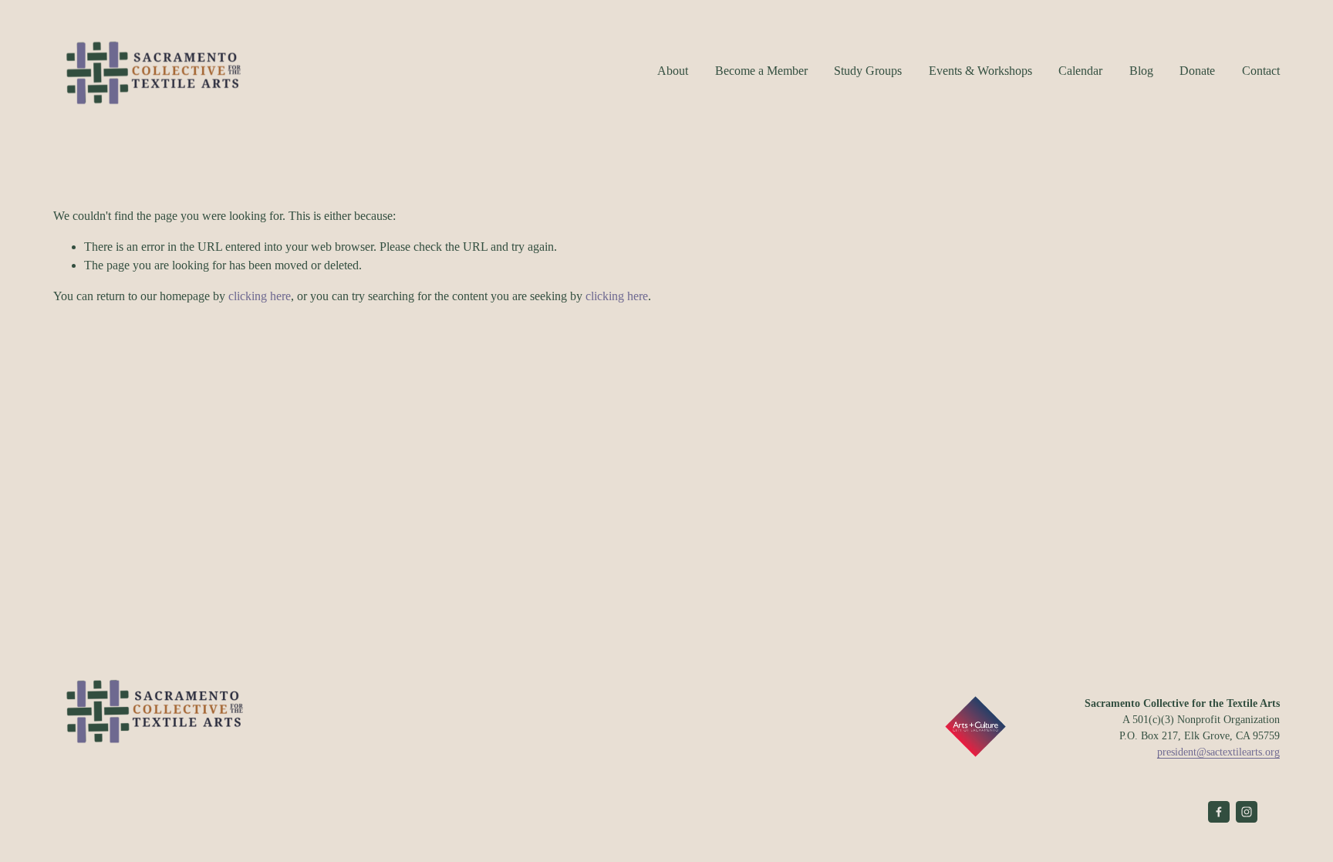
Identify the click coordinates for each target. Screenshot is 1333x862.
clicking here (259, 296)
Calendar (1080, 70)
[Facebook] (1219, 812)
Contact (1261, 70)
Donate (1197, 70)
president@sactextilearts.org (1218, 752)
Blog (1141, 70)
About (672, 70)
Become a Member (761, 70)
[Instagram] (1246, 812)
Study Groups (868, 70)
